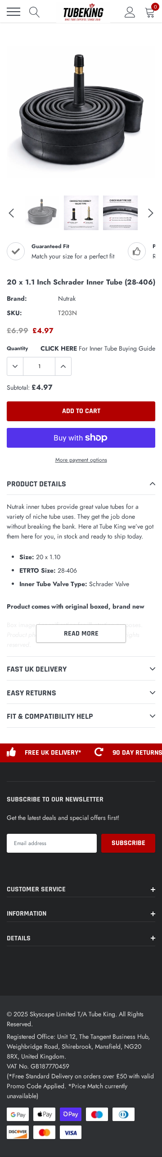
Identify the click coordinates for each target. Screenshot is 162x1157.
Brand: (17, 298)
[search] (34, 11)
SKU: (14, 312)
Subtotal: (18, 387)
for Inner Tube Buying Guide (97, 348)
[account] (130, 11)
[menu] (13, 11)
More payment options (81, 459)
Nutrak (67, 298)
